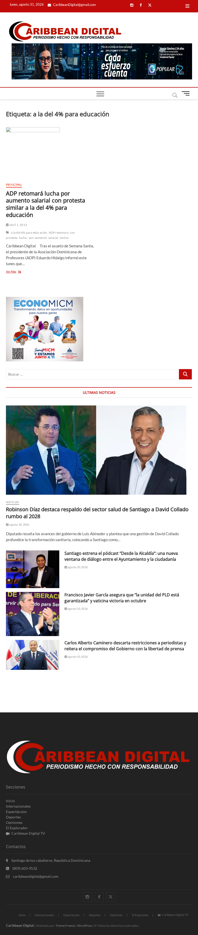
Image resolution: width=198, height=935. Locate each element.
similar (64, 238)
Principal (14, 184)
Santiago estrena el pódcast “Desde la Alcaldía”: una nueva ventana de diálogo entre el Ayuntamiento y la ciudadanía (121, 556)
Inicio (10, 801)
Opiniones (14, 822)
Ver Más (17, 272)
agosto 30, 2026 (19, 524)
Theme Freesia (65, 926)
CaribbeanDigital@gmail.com (74, 5)
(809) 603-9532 (24, 868)
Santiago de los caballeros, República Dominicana (50, 860)
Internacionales (18, 806)
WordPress (84, 926)
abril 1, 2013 (18, 225)
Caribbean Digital (20, 925)
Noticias (12, 502)
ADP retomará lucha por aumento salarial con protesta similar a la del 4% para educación (45, 204)
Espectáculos (16, 811)
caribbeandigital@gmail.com (35, 876)
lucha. (23, 238)
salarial (53, 238)
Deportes (13, 817)
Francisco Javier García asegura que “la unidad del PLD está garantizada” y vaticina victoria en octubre (121, 598)
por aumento (38, 238)
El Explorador (17, 828)
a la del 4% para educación (29, 232)
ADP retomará (59, 232)
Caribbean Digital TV (28, 833)
